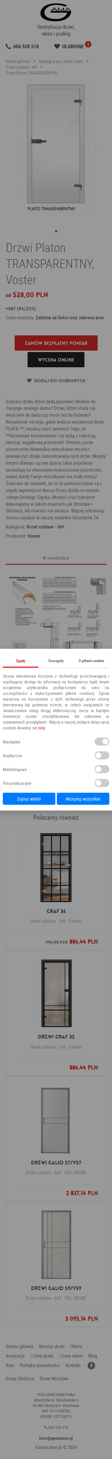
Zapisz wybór (29, 798)
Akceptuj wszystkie (83, 798)
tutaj (41, 727)
